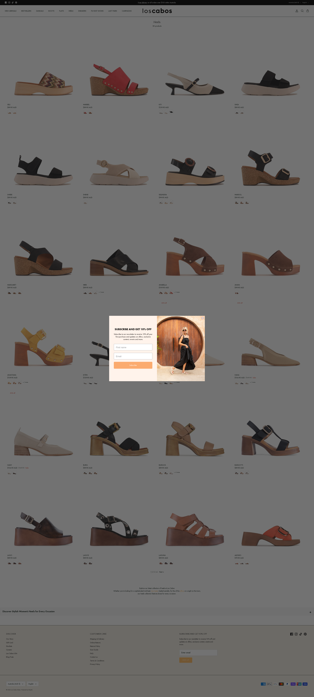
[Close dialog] (202, 318)
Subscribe (133, 365)
